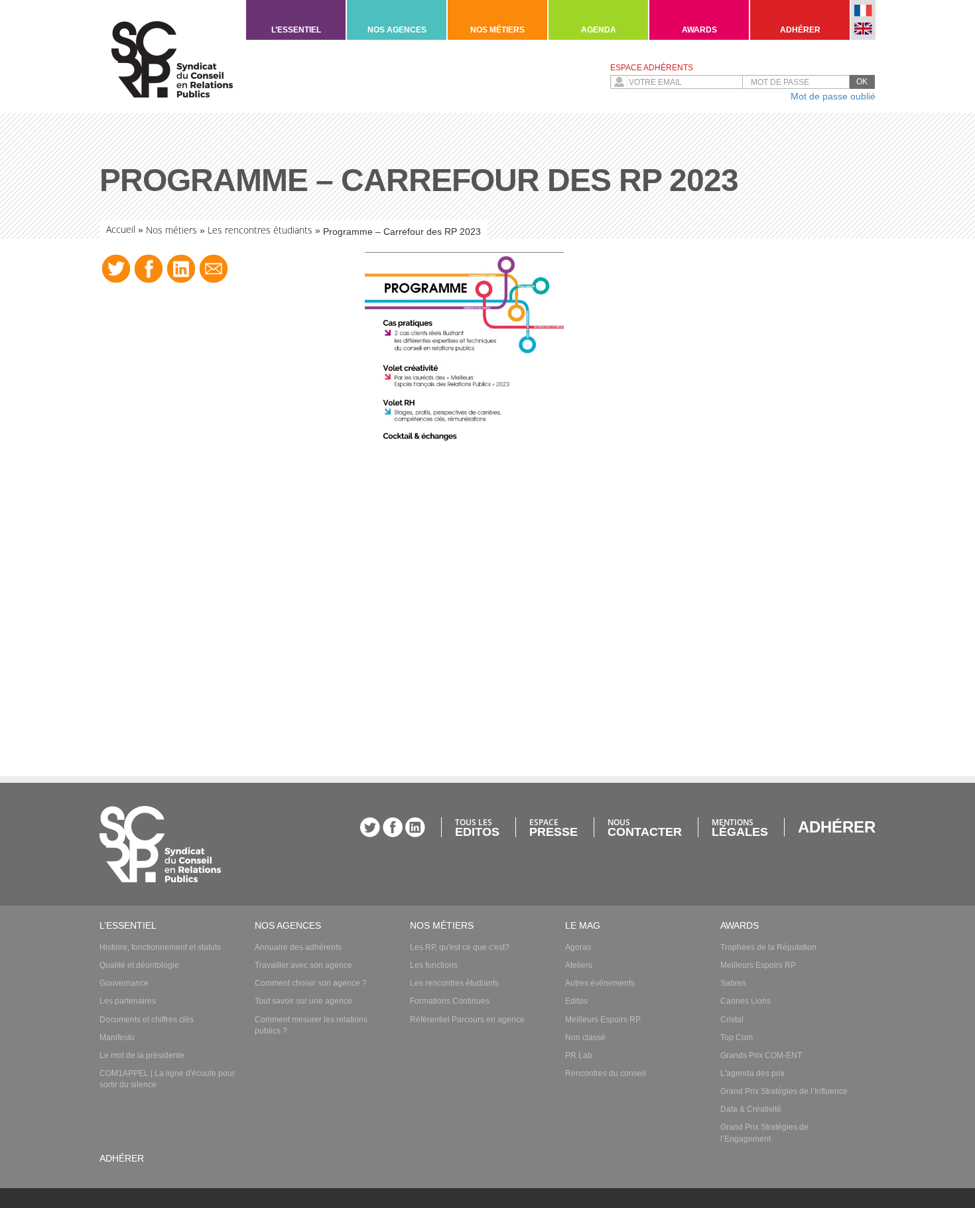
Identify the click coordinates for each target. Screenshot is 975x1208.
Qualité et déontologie (139, 965)
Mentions (740, 827)
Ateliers (578, 965)
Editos (576, 1001)
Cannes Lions (745, 1001)
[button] (862, 82)
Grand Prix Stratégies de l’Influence (784, 1091)
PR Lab (578, 1055)
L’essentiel (296, 29)
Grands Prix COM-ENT (761, 1055)
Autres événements (600, 983)
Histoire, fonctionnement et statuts (160, 947)
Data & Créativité (750, 1109)
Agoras (578, 947)
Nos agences (396, 29)
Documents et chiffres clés (146, 1019)
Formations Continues (449, 1001)
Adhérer (800, 29)
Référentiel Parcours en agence (467, 1019)
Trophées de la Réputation (768, 947)
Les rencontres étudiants (260, 230)
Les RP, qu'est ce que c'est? (459, 947)
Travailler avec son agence (303, 965)
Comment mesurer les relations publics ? (311, 1025)
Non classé (585, 1037)
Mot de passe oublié (833, 96)
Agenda (598, 29)
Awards (699, 29)
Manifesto (117, 1037)
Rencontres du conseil (605, 1073)
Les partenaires (127, 1001)
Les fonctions (434, 965)
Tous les (477, 827)
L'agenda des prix (752, 1073)
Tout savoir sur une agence (303, 1001)
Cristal (732, 1019)
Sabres (733, 983)
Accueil (120, 229)
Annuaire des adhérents (298, 947)
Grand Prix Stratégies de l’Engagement (764, 1132)
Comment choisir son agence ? (311, 983)
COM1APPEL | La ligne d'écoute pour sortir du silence (167, 1079)
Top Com (736, 1037)
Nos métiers (497, 29)
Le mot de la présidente (141, 1055)
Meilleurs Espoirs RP (603, 1019)
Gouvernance (124, 983)
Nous (645, 827)
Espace (553, 827)
